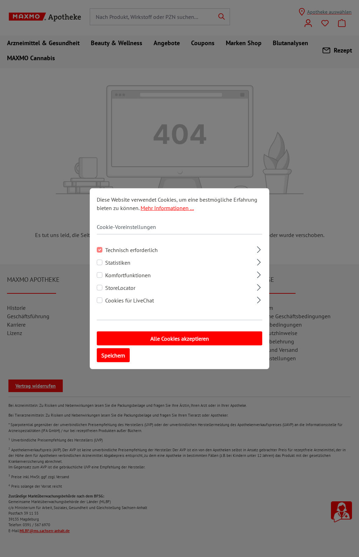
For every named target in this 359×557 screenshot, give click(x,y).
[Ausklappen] (259, 248)
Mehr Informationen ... (167, 207)
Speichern (113, 354)
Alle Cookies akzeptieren (179, 338)
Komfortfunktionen (128, 274)
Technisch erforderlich (131, 249)
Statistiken (117, 262)
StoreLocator (120, 287)
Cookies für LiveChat (129, 300)
